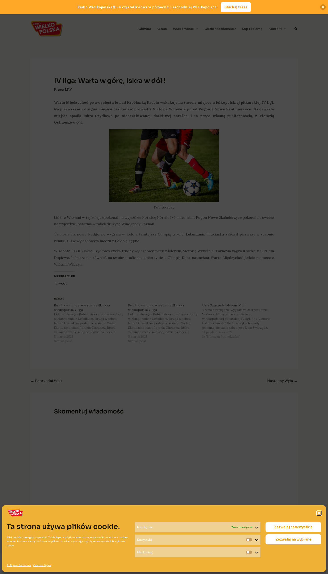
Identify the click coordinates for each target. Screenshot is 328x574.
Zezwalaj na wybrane (293, 539)
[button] (319, 513)
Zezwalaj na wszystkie (293, 527)
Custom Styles (42, 565)
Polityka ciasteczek (19, 565)
